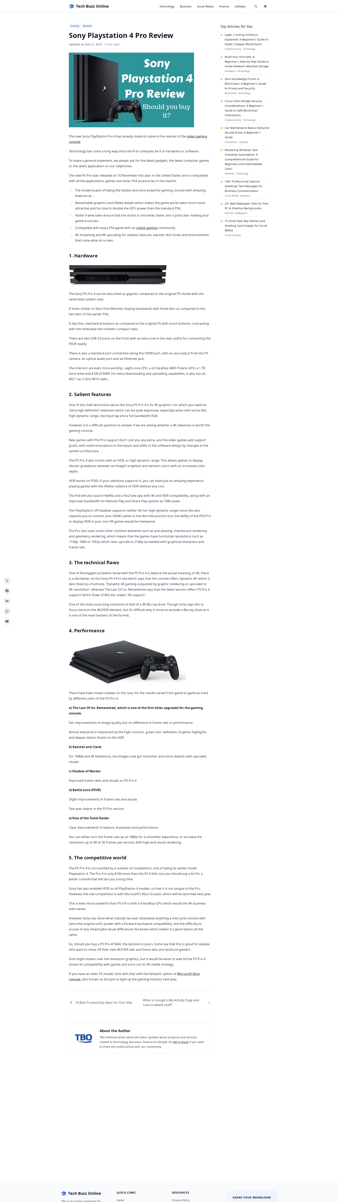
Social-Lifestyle (233, 235)
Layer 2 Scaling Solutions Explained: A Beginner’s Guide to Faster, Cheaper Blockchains (246, 39)
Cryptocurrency (233, 49)
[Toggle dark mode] (265, 6)
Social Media (205, 6)
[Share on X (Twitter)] (7, 581)
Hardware (230, 71)
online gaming (146, 228)
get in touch (181, 1042)
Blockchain (230, 93)
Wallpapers (241, 213)
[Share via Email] (7, 621)
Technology (166, 6)
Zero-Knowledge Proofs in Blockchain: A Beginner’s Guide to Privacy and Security (245, 83)
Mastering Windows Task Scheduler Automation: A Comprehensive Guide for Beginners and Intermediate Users (243, 159)
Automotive (231, 142)
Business (185, 6)
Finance (224, 6)
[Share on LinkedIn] (7, 601)
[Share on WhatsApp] (7, 611)
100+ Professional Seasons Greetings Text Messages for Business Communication (243, 186)
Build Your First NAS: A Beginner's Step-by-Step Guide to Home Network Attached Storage (247, 61)
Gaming (74, 26)
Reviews (87, 26)
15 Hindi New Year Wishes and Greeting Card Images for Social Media (246, 225)
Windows (230, 173)
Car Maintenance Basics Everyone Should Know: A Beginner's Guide (247, 132)
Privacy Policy (181, 1200)
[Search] (256, 6)
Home (120, 1200)
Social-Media (232, 195)
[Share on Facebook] (7, 591)
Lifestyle (240, 6)
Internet (229, 213)
